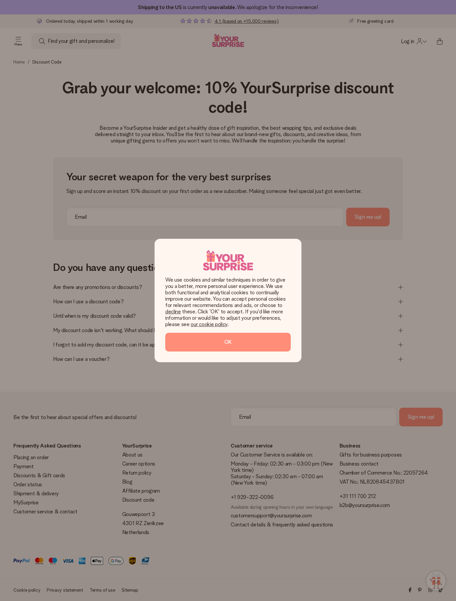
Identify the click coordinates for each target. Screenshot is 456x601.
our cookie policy (209, 324)
